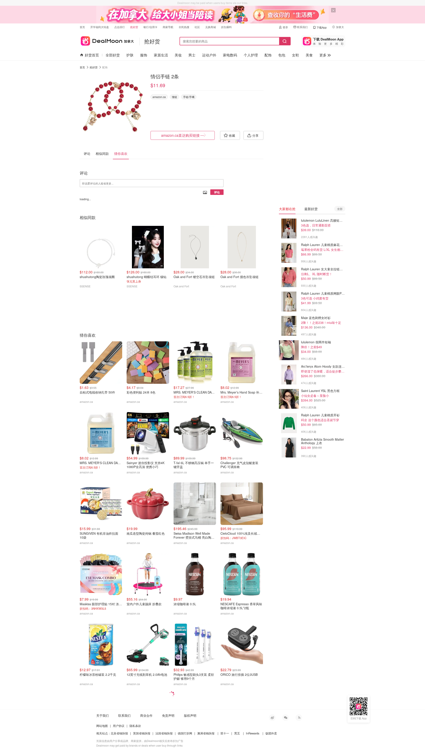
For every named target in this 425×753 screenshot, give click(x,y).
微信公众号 (285, 717)
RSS (299, 717)
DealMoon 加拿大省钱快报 (107, 40)
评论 (217, 192)
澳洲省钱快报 (205, 733)
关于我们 (102, 715)
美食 (309, 55)
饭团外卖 (271, 733)
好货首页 (92, 55)
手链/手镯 (188, 97)
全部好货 (113, 55)
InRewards (252, 733)
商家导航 (168, 27)
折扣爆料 (226, 27)
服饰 (143, 55)
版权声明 (190, 715)
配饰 (268, 55)
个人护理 (251, 55)
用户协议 (118, 726)
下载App (322, 27)
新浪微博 (272, 717)
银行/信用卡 (150, 27)
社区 (197, 27)
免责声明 (168, 715)
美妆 (178, 55)
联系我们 (302, 27)
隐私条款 (135, 726)
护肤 (129, 55)
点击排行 (119, 27)
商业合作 (146, 715)
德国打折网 (185, 733)
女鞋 (295, 55)
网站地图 (102, 726)
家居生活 (161, 55)
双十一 (224, 733)
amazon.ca (159, 97)
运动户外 (209, 55)
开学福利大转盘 (99, 27)
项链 (174, 97)
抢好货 (134, 27)
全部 (339, 209)
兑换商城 (210, 27)
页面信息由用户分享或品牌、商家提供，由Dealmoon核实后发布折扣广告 (139, 741)
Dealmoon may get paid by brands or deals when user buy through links (139, 745)
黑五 (237, 733)
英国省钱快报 (141, 733)
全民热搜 (184, 27)
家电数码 (230, 55)
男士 (191, 55)
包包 (281, 55)
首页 (82, 27)
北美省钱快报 (119, 733)
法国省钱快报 (164, 733)
